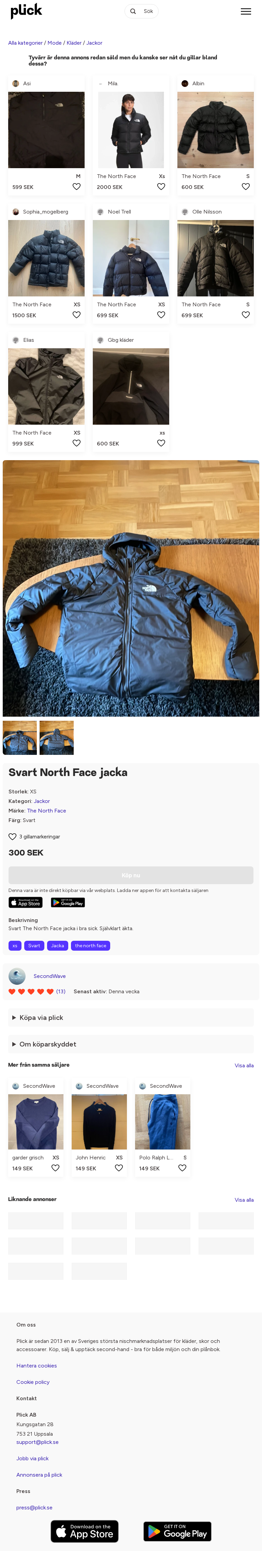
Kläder (74, 43)
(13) (61, 991)
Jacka (57, 946)
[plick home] (26, 11)
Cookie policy (32, 1382)
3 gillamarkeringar (39, 836)
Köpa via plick (41, 1017)
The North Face (46, 810)
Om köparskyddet (47, 1044)
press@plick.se (34, 1507)
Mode (54, 43)
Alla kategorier (25, 43)
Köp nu (131, 875)
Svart (34, 946)
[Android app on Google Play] (68, 902)
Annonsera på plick (39, 1475)
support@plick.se (37, 1442)
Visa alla (244, 1065)
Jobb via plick (32, 1458)
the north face (90, 946)
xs (15, 946)
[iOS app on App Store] (26, 902)
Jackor (94, 43)
